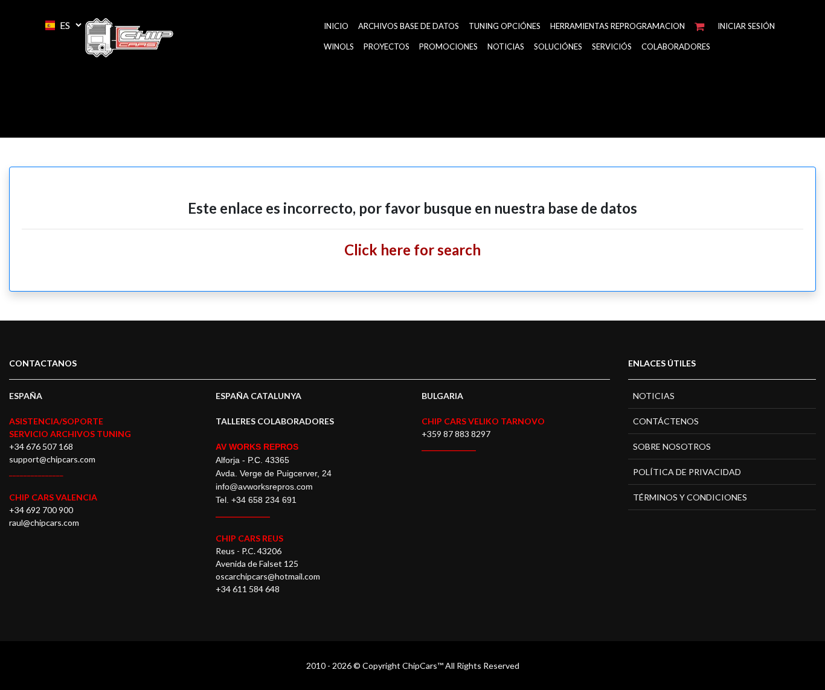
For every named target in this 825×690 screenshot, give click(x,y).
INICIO (336, 26)
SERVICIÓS (612, 46)
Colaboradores (675, 46)
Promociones (448, 46)
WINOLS (339, 46)
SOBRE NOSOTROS (672, 446)
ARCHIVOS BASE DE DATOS (408, 26)
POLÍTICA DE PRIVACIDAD (687, 472)
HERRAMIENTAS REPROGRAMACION (617, 26)
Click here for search (412, 249)
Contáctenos (666, 421)
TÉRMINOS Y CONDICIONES (690, 497)
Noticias (505, 46)
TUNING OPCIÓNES (505, 26)
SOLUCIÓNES (558, 46)
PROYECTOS (386, 46)
